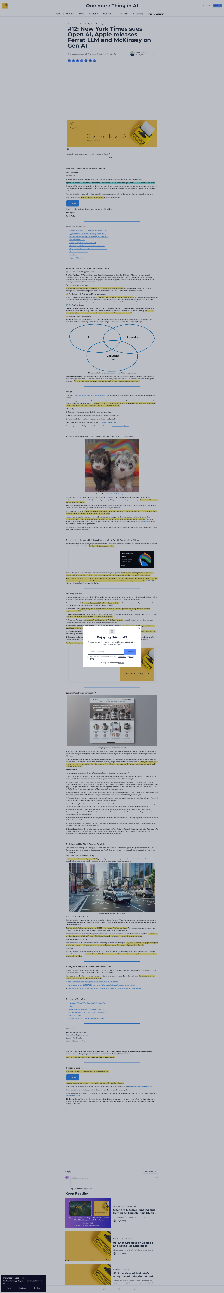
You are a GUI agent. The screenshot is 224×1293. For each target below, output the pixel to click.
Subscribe (130, 652)
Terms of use (122, 657)
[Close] (139, 628)
